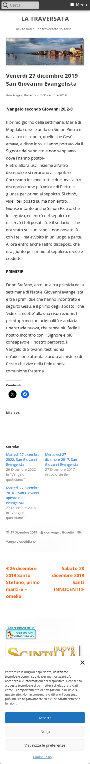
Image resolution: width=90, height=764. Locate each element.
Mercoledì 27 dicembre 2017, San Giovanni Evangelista (61, 459)
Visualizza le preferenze (45, 745)
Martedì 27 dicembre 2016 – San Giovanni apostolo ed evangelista (23, 495)
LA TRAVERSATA (45, 19)
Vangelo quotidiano (21, 541)
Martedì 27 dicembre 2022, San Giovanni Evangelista (23, 459)
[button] (82, 662)
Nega (45, 731)
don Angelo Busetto (21, 95)
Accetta (45, 717)
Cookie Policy (42, 757)
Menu (81, 4)
